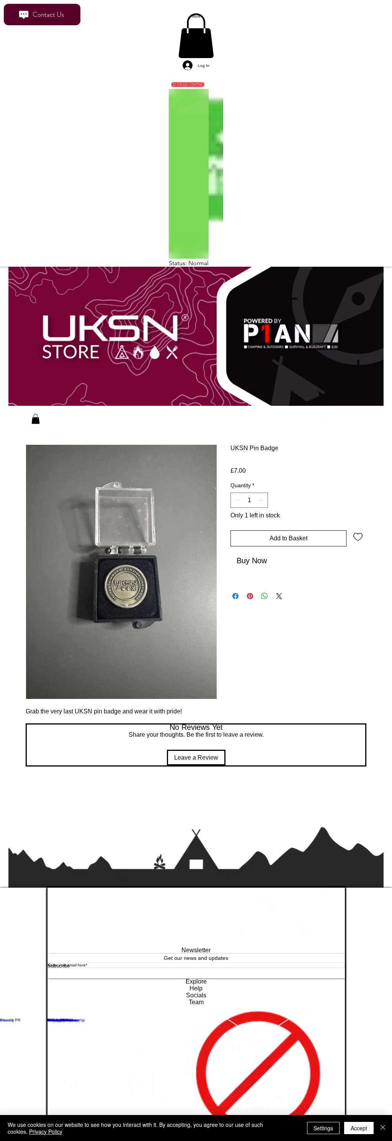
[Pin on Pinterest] (250, 598)
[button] (35, 429)
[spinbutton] (249, 510)
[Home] (20, 429)
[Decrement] (237, 510)
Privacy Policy (45, 1131)
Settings (323, 1128)
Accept (359, 1128)
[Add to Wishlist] (358, 546)
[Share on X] (279, 598)
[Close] (382, 1128)
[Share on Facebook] (235, 598)
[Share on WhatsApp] (264, 598)
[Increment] (261, 510)
